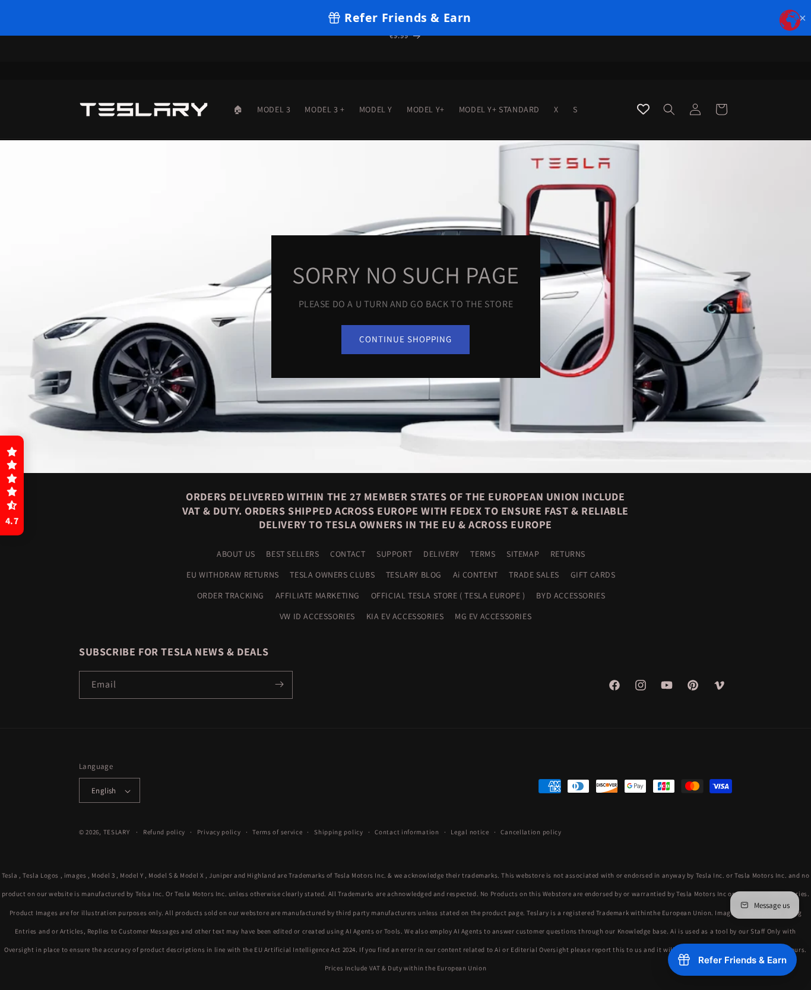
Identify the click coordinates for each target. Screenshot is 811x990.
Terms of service (277, 832)
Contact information (407, 832)
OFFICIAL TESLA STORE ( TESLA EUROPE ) (448, 594)
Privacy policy (219, 832)
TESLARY (116, 832)
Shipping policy (338, 832)
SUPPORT (394, 553)
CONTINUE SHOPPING (405, 339)
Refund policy (164, 832)
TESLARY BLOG (414, 574)
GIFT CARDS (593, 574)
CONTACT (347, 553)
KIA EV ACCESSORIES (405, 616)
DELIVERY (441, 553)
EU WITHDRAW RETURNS (232, 574)
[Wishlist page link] (643, 109)
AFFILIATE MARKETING (317, 594)
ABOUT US (236, 553)
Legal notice (470, 832)
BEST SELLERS (292, 553)
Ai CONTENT (475, 574)
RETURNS (567, 553)
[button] (669, 109)
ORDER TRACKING (230, 594)
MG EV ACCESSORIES (493, 616)
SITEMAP (522, 553)
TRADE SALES (534, 574)
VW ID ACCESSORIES (317, 616)
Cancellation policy (530, 832)
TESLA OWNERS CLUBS (332, 574)
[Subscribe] (279, 684)
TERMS (482, 553)
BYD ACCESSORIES (570, 594)
